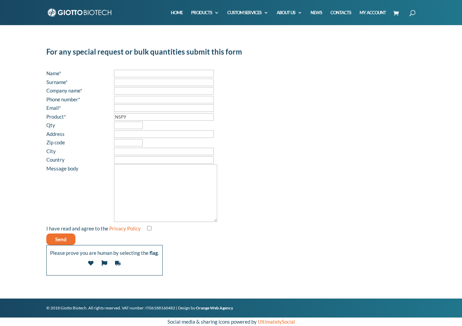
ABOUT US (286, 12)
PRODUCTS (201, 12)
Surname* (57, 82)
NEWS (316, 12)
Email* (53, 108)
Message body (62, 168)
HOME (177, 12)
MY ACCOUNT (373, 12)
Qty (50, 125)
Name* (53, 73)
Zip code (55, 142)
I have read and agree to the (93, 228)
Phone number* (63, 99)
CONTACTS (340, 12)
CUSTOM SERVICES (244, 12)
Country (55, 160)
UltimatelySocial (276, 322)
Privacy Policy (125, 228)
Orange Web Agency (214, 307)
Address (55, 134)
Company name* (64, 90)
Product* (56, 117)
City (51, 151)
